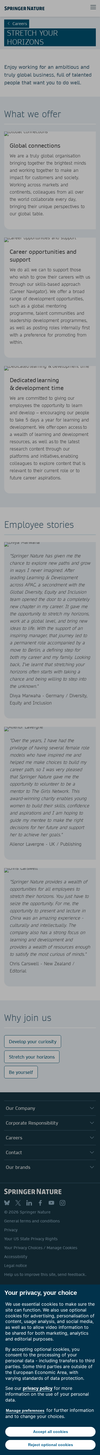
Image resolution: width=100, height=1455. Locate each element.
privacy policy (37, 1388)
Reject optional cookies (50, 1444)
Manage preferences (25, 1410)
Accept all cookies (50, 1431)
